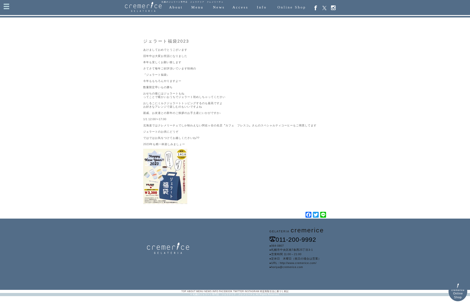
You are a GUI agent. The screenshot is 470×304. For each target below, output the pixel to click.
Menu (197, 7)
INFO (215, 291)
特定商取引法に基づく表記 (274, 291)
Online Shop (291, 7)
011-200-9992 (296, 239)
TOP (183, 291)
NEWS (208, 291)
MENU (200, 291)
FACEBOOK (225, 291)
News (219, 7)
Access (240, 7)
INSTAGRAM (252, 291)
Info (262, 7)
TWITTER (238, 291)
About (176, 7)
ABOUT (191, 291)
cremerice (457, 294)
